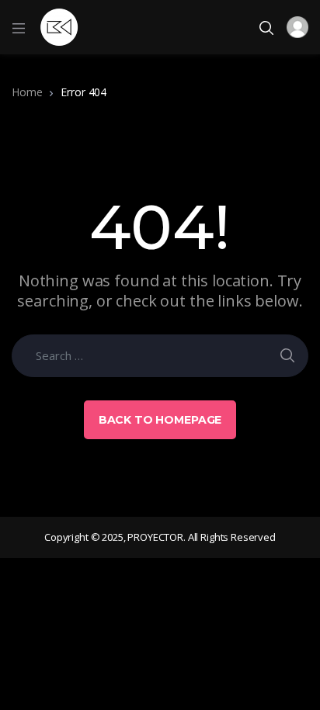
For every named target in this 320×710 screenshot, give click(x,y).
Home (27, 92)
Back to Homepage (160, 420)
